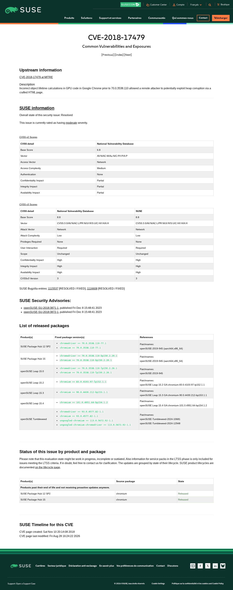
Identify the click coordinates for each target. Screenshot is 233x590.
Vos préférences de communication (135, 565)
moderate (71, 122)
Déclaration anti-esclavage (83, 565)
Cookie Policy (218, 583)
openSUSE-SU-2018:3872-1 (41, 312)
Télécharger (221, 17)
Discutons (172, 565)
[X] (207, 565)
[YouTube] (192, 565)
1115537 (53, 288)
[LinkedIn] (215, 565)
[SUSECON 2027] (130, 4)
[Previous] (107, 54)
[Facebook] (200, 565)
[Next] (128, 54)
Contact (203, 17)
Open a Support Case (25, 583)
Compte (180, 4)
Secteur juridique (57, 565)
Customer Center (158, 4)
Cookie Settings (158, 583)
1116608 (92, 288)
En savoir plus (106, 565)
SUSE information (36, 108)
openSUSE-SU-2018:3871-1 (41, 307)
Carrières (40, 565)
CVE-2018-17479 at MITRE (36, 77)
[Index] (118, 54)
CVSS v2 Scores (28, 137)
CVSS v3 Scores (28, 204)
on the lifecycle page (47, 467)
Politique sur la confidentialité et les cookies (190, 583)
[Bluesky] (222, 565)
